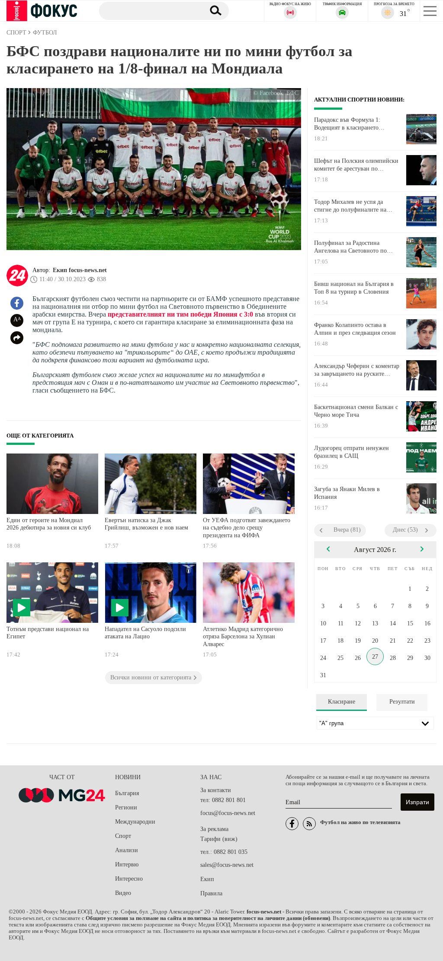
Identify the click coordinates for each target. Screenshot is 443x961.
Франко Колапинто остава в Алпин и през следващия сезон (355, 329)
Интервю (126, 864)
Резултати (402, 701)
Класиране (341, 701)
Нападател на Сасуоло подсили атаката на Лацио (145, 633)
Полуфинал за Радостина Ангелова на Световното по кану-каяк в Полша (350, 247)
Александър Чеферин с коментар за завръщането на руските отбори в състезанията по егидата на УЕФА (356, 370)
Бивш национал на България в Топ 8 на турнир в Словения (354, 288)
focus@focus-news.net (227, 813)
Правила (211, 893)
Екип (207, 879)
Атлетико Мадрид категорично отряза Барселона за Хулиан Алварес (243, 636)
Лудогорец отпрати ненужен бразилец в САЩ (351, 452)
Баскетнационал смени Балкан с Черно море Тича (356, 411)
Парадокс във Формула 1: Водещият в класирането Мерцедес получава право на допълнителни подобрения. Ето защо (355, 124)
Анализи (126, 850)
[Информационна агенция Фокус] (292, 823)
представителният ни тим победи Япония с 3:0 (180, 314)
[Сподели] (16, 337)
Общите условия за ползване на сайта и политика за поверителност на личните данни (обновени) (208, 918)
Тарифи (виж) (219, 839)
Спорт (123, 836)
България (127, 793)
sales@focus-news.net (227, 865)
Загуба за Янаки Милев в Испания (347, 493)
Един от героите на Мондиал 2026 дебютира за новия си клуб (48, 524)
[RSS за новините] (309, 823)
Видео (123, 893)
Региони (126, 807)
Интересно (129, 878)
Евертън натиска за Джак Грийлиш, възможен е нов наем (146, 524)
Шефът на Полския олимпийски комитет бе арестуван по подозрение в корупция (356, 165)
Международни (135, 821)
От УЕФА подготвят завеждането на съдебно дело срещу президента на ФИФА (246, 528)
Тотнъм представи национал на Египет (47, 633)
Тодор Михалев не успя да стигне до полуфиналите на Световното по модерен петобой (356, 206)
